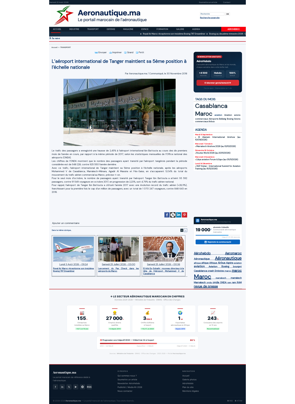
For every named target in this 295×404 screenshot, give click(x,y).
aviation (218, 115)
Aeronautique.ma (179, 353)
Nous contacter (125, 391)
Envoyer (102, 52)
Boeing (230, 119)
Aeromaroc (233, 253)
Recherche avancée (210, 17)
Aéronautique (202, 258)
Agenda (196, 29)
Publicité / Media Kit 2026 (130, 387)
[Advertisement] (119, 203)
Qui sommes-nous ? (127, 375)
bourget (237, 266)
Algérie (229, 262)
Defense (111, 29)
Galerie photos (189, 379)
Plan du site (188, 387)
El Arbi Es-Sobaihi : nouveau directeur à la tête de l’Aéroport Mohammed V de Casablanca (163, 271)
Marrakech (200, 282)
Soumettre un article (208, 2)
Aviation (228, 115)
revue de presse (206, 286)
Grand (129, 52)
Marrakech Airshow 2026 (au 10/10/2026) (216, 146)
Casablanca (211, 106)
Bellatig (222, 119)
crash (211, 270)
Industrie (74, 29)
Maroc (203, 114)
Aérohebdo (202, 253)
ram (229, 282)
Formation (163, 29)
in (62, 386)
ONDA (223, 282)
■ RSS (230, 401)
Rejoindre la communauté (219, 242)
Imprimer (117, 52)
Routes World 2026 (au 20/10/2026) (213, 153)
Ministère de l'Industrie (125, 353)
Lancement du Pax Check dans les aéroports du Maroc (118, 269)
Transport (93, 29)
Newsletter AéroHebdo (129, 383)
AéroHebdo (187, 383)
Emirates (219, 270)
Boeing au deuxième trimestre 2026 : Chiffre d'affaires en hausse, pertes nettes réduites (235, 33)
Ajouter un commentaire (65, 223)
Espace (145, 29)
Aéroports (213, 119)
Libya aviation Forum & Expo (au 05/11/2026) (217, 159)
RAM (239, 282)
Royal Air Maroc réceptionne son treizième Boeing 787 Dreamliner (158, 33)
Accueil (57, 29)
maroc (228, 271)
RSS (89, 386)
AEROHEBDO (234, 29)
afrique (197, 263)
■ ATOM (238, 401)
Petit (141, 52)
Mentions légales (190, 391)
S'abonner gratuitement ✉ (218, 83)
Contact (226, 2)
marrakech (221, 278)
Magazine (128, 29)
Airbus (211, 121)
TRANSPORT (65, 47)
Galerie (180, 29)
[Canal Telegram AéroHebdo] (82, 386)
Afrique (213, 262)
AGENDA (201, 130)
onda (209, 282)
